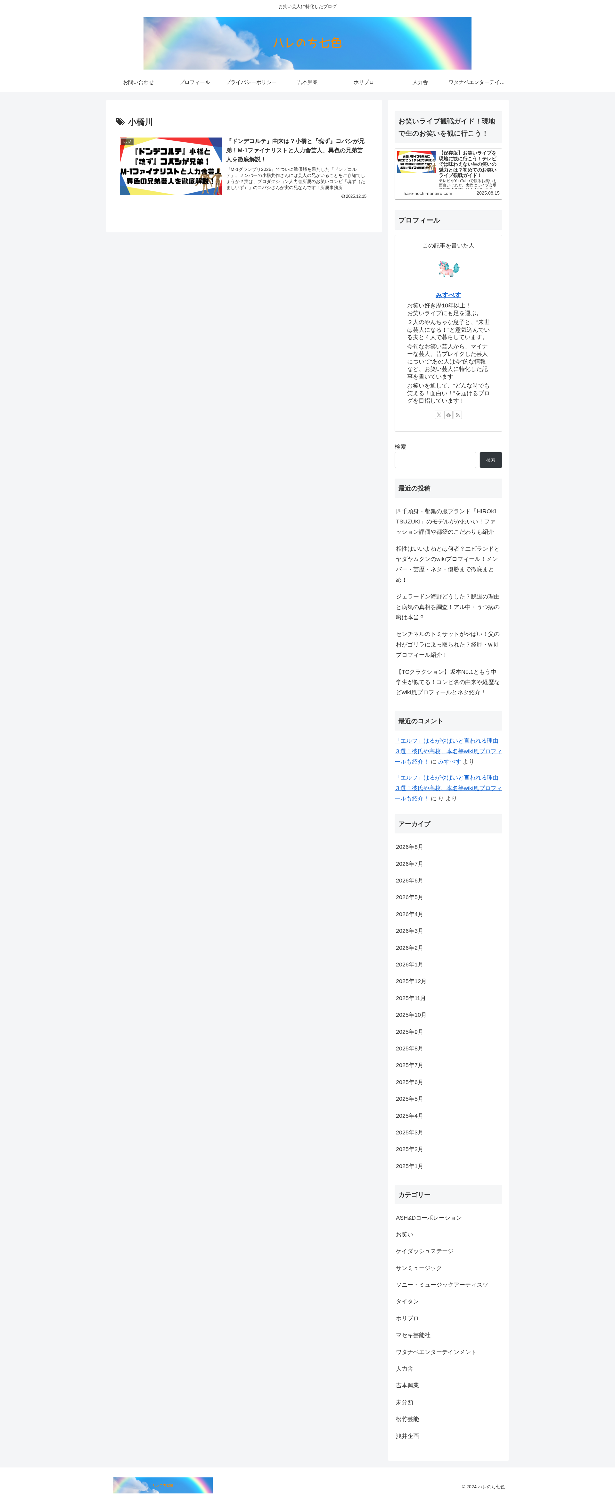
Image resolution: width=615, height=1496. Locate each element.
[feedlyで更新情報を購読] (448, 415)
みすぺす (448, 294)
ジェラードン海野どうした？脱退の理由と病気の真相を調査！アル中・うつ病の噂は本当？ (448, 607)
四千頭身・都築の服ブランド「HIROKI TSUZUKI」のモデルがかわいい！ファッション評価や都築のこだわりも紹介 (446, 521)
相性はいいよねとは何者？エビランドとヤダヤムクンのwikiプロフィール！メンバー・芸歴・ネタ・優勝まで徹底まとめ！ (448, 564)
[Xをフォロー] (439, 415)
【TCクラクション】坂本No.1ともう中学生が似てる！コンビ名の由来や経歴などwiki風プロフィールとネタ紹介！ (448, 682)
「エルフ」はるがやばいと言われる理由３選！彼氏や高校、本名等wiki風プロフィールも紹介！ (448, 751)
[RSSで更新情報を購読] (458, 415)
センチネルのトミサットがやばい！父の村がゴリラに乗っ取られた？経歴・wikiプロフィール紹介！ (448, 644)
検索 (400, 447)
